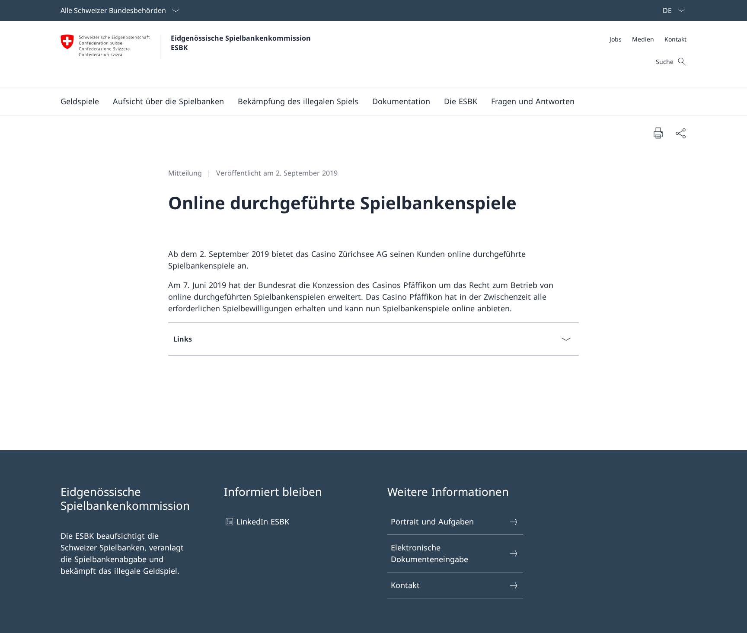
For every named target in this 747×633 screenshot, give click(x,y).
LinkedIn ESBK (262, 521)
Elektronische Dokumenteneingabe (429, 553)
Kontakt (405, 585)
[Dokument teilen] (680, 133)
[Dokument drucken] (658, 132)
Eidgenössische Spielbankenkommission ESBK (242, 42)
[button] (80, 101)
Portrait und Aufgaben (432, 521)
